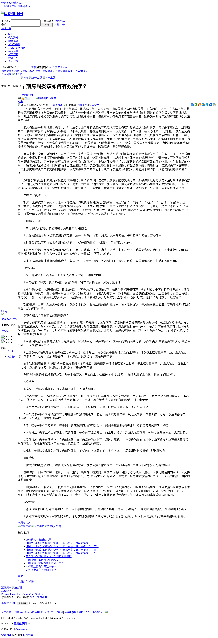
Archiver (24, 612)
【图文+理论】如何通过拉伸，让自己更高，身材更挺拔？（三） (62, 549)
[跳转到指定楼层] (46, 98)
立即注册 (60, 24)
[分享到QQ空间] (203, 104)
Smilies (39, 594)
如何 (29, 522)
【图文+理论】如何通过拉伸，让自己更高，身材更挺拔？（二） (62, 546)
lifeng (4, 311)
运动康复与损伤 (17, 47)
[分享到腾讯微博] (207, 104)
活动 (51, 67)
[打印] (25, 77)
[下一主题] (49, 77)
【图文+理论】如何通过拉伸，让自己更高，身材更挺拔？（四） (62, 553)
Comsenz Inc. (22, 629)
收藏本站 (16, 2)
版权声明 (35, 612)
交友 (57, 67)
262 (9, 319)
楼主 (20, 101)
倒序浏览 (82, 105)
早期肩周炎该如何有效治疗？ (71, 71)
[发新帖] (17, 74)
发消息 (11, 356)
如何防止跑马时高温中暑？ (41, 566)
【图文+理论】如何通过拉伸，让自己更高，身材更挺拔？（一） (62, 543)
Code (32, 594)
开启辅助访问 (9, 6)
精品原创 (13, 37)
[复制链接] (27, 94)
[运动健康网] (12, 14)
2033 (14, 319)
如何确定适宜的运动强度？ (41, 569)
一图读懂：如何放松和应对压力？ (45, 563)
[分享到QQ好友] (214, 104)
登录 (32, 597)
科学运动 (13, 41)
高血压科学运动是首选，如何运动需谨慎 (49, 556)
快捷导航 (6, 28)
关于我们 (45, 612)
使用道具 (23, 581)
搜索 (33, 67)
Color (6, 594)
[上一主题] (35, 77)
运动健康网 (7, 71)
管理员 (5, 330)
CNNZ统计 (57, 612)
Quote (25, 594)
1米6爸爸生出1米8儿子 (38, 539)
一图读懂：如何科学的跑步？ (42, 559)
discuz (64, 67)
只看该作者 (56, 105)
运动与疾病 (14, 44)
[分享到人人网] (210, 104)
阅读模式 (94, 105)
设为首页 (6, 2)
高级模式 (6, 591)
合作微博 (6, 612)
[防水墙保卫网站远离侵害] (106, 612)
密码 (3, 24)
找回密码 (60, 21)
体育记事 (13, 54)
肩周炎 (21, 522)
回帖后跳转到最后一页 (44, 603)
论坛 (13, 61)
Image (13, 594)
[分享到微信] (196, 104)
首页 (10, 34)
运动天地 (13, 51)
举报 (31, 581)
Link (19, 594)
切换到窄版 (23, 6)
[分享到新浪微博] (199, 104)
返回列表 (6, 74)
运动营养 (13, 57)
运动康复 (47, 71)
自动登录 (49, 21)
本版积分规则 (9, 603)
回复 (20, 575)
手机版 (16, 612)
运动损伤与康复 (31, 71)
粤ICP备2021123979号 (91, 612)
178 (4, 319)
